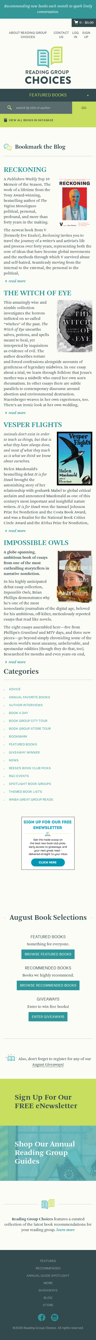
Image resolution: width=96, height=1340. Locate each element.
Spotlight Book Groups (30, 783)
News (14, 760)
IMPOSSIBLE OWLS (36, 543)
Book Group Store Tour (30, 728)
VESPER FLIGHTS (33, 425)
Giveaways (48, 1290)
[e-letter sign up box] (48, 843)
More (48, 1283)
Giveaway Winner (24, 752)
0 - (87, 23)
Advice (15, 689)
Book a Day (18, 713)
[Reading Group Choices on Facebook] (41, 1317)
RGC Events (19, 776)
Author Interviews (26, 705)
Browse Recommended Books (48, 985)
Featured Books (23, 744)
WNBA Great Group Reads (31, 799)
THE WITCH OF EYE (37, 293)
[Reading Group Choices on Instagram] (54, 1317)
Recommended (48, 1268)
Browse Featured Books (48, 954)
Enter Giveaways (48, 1016)
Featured (48, 1261)
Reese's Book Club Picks (30, 768)
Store (48, 1305)
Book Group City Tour (28, 720)
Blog (48, 1297)
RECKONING (25, 170)
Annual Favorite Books (29, 697)
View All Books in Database (31, 120)
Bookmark (18, 736)
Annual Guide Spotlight (48, 1275)
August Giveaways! (48, 1065)
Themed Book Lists (25, 791)
